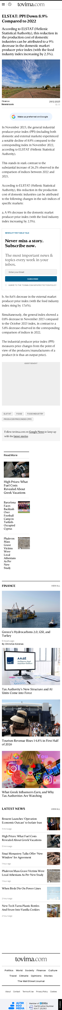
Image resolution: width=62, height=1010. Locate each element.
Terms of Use (28, 991)
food (19, 413)
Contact (16, 991)
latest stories (21, 436)
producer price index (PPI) (18, 419)
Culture (52, 970)
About (8, 991)
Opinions (36, 975)
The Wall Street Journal (31, 981)
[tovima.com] (31, 4)
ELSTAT (7, 413)
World (19, 970)
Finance (5, 101)
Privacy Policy (42, 991)
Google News (36, 432)
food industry (35, 413)
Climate (23, 975)
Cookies (53, 991)
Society (29, 970)
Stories (48, 975)
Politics (9, 970)
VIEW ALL (55, 585)
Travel (13, 975)
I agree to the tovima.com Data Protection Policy (32, 285)
